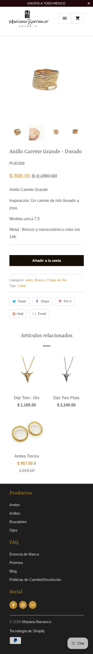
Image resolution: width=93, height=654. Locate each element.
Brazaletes (18, 522)
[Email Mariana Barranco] (32, 605)
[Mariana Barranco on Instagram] (23, 605)
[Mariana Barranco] (29, 22)
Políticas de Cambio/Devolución (35, 579)
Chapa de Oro (57, 280)
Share (45, 301)
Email (42, 314)
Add (20, 314)
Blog (13, 571)
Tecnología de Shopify (27, 631)
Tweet (22, 301)
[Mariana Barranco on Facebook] (13, 605)
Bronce (40, 280)
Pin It (67, 301)
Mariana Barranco (36, 622)
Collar (22, 286)
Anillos (14, 513)
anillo (29, 280)
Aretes (14, 505)
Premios (16, 563)
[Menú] (65, 18)
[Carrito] (78, 18)
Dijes (13, 530)
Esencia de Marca (24, 554)
